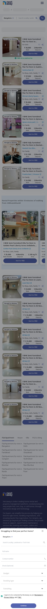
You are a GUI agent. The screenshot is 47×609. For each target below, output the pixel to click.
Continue (23, 606)
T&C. (19, 597)
